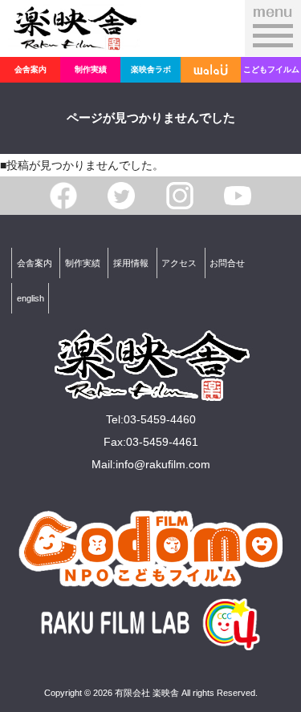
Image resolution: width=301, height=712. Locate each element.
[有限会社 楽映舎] (74, 40)
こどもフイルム (271, 69)
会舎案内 (30, 69)
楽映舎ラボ (151, 69)
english (30, 298)
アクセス (179, 263)
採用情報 (130, 263)
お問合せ (227, 263)
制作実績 (91, 69)
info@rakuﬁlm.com (163, 464)
